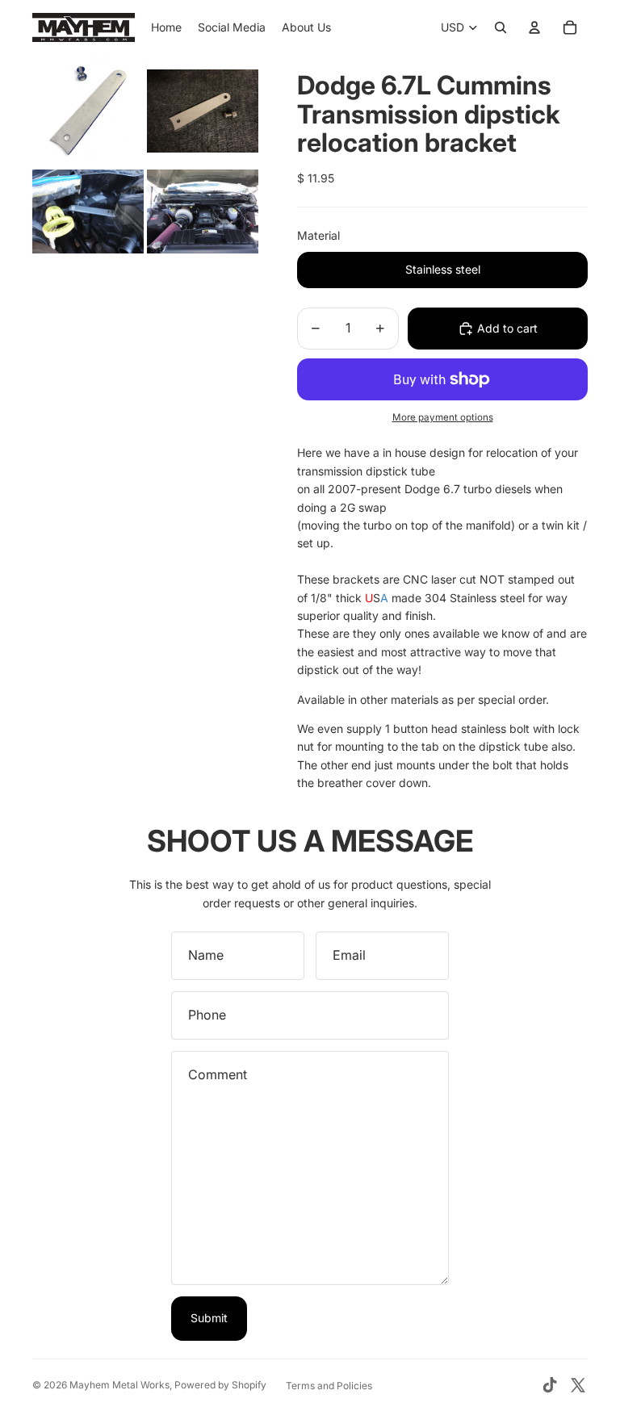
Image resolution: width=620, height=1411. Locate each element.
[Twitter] (578, 1385)
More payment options (442, 417)
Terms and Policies (329, 1386)
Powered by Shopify (220, 1385)
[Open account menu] (534, 27)
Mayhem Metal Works (119, 1385)
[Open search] (500, 27)
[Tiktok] (549, 1385)
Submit (209, 1318)
